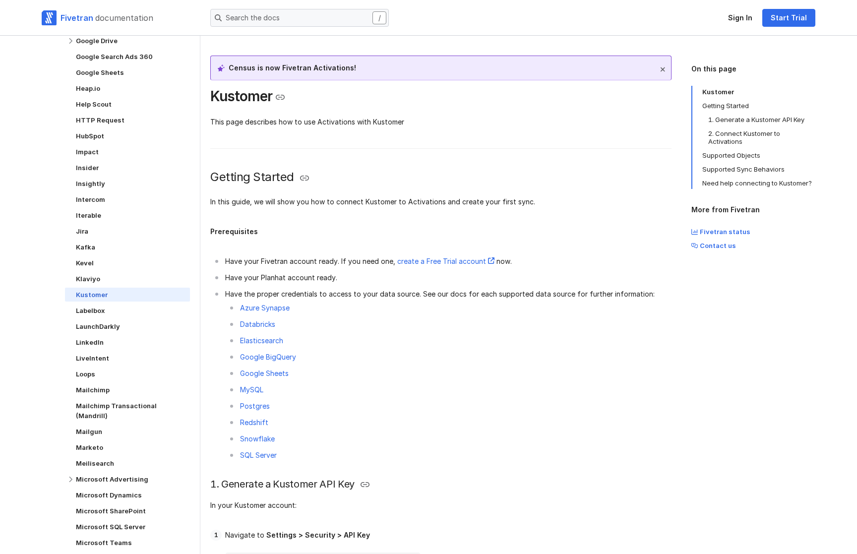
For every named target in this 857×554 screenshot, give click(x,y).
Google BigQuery (268, 357)
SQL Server (258, 455)
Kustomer (718, 92)
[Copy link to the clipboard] (280, 97)
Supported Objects (731, 155)
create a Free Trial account (441, 261)
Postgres (255, 406)
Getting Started (725, 106)
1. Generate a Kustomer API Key (756, 119)
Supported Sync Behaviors (743, 169)
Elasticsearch (261, 340)
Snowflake (257, 438)
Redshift (254, 422)
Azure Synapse (265, 308)
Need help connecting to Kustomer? (757, 183)
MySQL (251, 389)
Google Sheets (264, 373)
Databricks (257, 324)
